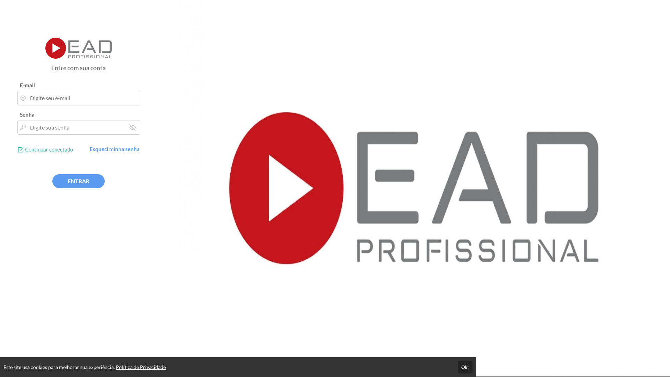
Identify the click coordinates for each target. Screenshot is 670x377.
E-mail (27, 85)
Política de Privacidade (141, 367)
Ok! (465, 367)
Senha (27, 114)
